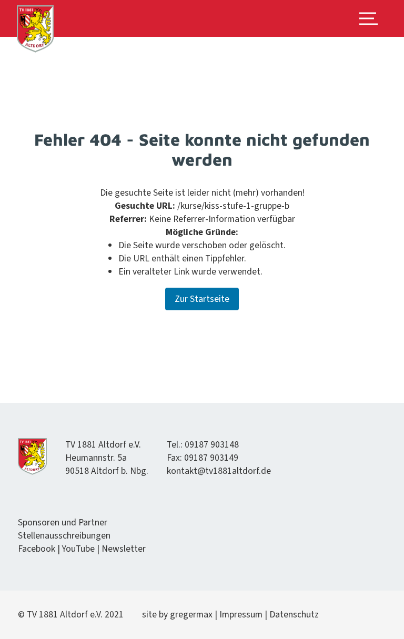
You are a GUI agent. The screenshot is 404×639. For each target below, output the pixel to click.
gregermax (192, 614)
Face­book (36, 548)
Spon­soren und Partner (62, 522)
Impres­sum (240, 614)
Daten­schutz (294, 614)
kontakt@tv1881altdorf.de (219, 471)
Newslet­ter (124, 548)
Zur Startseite (202, 299)
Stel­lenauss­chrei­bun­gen (64, 535)
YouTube (78, 548)
